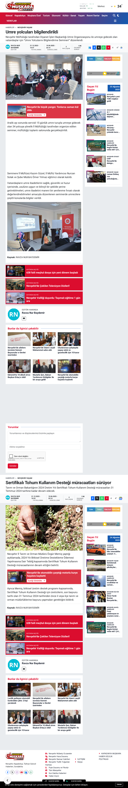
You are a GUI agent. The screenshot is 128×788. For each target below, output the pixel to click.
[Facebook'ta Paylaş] (94, 47)
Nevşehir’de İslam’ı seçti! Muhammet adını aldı (44, 348)
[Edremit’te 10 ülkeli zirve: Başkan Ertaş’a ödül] (19, 366)
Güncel (9, 15)
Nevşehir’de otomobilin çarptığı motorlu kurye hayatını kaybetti (68, 377)
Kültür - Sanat (69, 15)
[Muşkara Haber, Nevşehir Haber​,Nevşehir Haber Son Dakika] (20, 6)
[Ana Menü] (114, 21)
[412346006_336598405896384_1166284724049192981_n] (44, 226)
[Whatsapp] (31, 772)
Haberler (10, 27)
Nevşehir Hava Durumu (58, 756)
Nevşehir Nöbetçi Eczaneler (60, 753)
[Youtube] (22, 772)
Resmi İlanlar (93, 15)
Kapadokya (20, 15)
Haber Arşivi (54, 776)
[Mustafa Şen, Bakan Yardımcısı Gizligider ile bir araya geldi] (44, 366)
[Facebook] (8, 772)
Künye (80, 762)
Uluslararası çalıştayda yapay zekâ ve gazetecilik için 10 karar (68, 350)
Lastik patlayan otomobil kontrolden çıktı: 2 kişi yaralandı (19, 700)
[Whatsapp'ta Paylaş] (103, 47)
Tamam (119, 784)
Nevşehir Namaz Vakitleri (59, 759)
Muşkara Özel (34, 15)
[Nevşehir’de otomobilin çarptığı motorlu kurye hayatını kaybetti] (69, 366)
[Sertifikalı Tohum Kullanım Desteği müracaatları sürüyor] (44, 528)
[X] (12, 772)
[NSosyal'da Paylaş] (89, 47)
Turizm (46, 15)
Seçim (105, 15)
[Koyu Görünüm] (118, 15)
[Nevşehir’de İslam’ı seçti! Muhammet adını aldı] (44, 339)
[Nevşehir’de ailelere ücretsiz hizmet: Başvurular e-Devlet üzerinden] (19, 339)
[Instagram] (17, 772)
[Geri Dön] (7, 780)
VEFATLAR (12, 21)
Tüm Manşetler (55, 770)
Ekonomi (56, 15)
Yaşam (81, 15)
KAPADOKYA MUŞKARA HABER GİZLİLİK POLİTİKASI (110, 756)
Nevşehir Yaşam (25, 27)
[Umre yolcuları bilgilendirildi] (44, 77)
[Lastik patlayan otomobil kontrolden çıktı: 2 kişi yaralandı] (19, 689)
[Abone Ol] (121, 47)
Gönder (13, 466)
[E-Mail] (24, 318)
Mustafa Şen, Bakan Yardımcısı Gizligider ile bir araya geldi (43, 377)
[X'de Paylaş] (99, 47)
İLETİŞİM (81, 759)
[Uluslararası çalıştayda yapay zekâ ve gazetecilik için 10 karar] (69, 339)
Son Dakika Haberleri (57, 773)
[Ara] (114, 15)
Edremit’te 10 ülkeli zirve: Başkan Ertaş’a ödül (19, 376)
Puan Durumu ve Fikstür (58, 767)
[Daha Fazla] (108, 47)
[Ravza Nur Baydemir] (14, 314)
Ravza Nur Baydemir (33, 312)
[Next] (26, 772)
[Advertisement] (44, 151)
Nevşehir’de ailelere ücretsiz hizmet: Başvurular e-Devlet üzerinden (17, 351)
